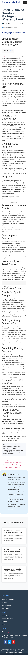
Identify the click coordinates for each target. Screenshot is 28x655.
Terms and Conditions (7, 618)
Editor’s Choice (5, 608)
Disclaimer (4, 621)
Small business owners (8, 56)
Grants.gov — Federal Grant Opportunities (15, 465)
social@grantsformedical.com (11, 632)
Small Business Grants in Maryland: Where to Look (12, 570)
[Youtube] (13, 642)
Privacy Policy (5, 615)
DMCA (3, 624)
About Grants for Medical (8, 599)
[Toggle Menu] (25, 2)
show (11, 50)
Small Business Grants (8, 32)
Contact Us (4, 602)
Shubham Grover (12, 27)
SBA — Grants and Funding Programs (14, 467)
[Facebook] (5, 642)
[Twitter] (9, 642)
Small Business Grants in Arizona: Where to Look (12, 550)
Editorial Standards (6, 605)
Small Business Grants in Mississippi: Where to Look (13, 531)
